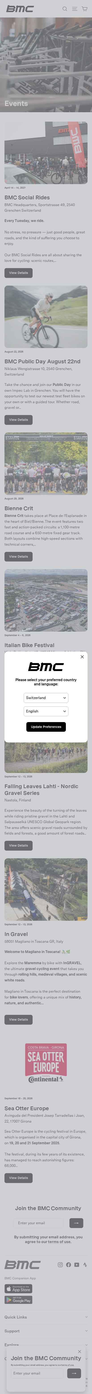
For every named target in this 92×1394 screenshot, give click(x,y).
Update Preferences (46, 727)
